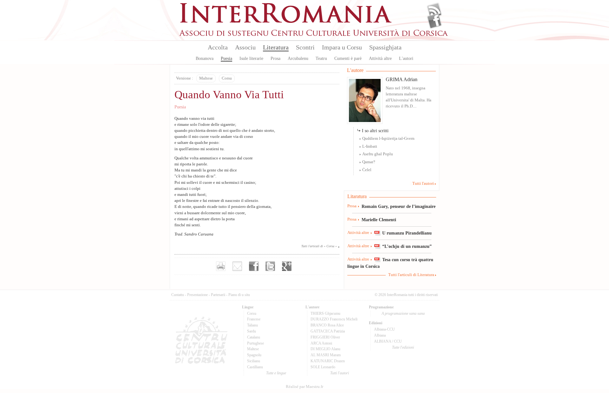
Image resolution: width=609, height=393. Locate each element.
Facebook (434, 21)
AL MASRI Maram (326, 355)
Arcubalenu (298, 58)
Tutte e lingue (276, 373)
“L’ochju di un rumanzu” (407, 246)
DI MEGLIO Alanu (325, 349)
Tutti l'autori (423, 183)
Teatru (321, 58)
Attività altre (380, 58)
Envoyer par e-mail (237, 266)
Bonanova (204, 58)
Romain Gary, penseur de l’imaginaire (398, 206)
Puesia (226, 58)
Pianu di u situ (239, 295)
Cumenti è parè (348, 58)
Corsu (227, 78)
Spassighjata (385, 47)
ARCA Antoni (321, 343)
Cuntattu (177, 295)
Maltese (206, 78)
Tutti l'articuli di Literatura (411, 275)
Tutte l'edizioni (403, 347)
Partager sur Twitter (270, 266)
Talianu (252, 325)
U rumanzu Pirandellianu (407, 232)
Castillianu (255, 367)
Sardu (251, 331)
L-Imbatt (369, 146)
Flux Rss (434, 10)
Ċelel (366, 170)
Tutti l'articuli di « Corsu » (319, 246)
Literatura (276, 47)
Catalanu (253, 337)
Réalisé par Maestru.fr (304, 386)
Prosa (275, 58)
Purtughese (255, 343)
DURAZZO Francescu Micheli (334, 319)
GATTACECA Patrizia (328, 331)
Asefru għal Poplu (377, 154)
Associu (245, 47)
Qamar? (368, 162)
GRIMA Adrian (401, 79)
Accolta (218, 47)
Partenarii (218, 295)
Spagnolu (254, 355)
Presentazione (197, 295)
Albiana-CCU (384, 329)
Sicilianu (253, 361)
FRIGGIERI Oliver (325, 337)
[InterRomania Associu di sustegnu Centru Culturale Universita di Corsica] (314, 35)
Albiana (380, 335)
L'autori (406, 58)
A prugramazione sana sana (403, 313)
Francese (253, 319)
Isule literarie (251, 58)
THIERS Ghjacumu (325, 313)
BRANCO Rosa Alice (327, 325)
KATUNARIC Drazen (328, 361)
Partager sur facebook (254, 266)
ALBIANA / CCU (388, 341)
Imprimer (221, 266)
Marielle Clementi (379, 219)
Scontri (305, 47)
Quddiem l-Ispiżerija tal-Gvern (388, 138)
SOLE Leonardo (323, 367)
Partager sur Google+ (287, 266)
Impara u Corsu (342, 47)
